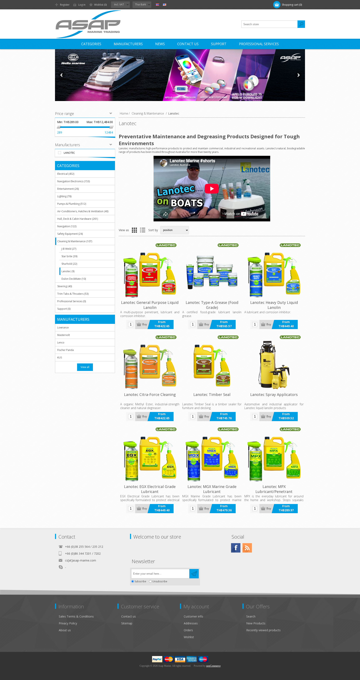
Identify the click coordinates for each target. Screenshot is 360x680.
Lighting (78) (64, 196)
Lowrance (63, 327)
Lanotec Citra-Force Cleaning (150, 394)
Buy (144, 324)
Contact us (128, 616)
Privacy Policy (68, 623)
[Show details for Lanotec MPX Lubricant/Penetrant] (274, 454)
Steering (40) (64, 286)
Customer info (193, 616)
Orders (188, 630)
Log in (81, 4)
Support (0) (63, 309)
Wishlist (189, 637)
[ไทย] (157, 4)
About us (65, 630)
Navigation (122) (66, 226)
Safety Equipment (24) (70, 234)
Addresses (191, 623)
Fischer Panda (65, 350)
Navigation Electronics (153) (73, 181)
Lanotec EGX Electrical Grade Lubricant (150, 489)
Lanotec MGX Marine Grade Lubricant (212, 489)
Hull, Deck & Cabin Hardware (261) (77, 219)
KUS (59, 357)
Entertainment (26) (68, 189)
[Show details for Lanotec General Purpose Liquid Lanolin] (149, 270)
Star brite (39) (69, 256)
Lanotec (69, 153)
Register (65, 4)
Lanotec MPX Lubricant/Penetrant (273, 489)
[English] (164, 4)
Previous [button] (61, 75)
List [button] (142, 230)
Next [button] (298, 75)
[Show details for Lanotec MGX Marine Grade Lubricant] (211, 454)
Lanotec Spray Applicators (274, 394)
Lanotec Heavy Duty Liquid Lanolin (274, 305)
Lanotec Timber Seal (211, 394)
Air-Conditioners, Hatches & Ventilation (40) (82, 211)
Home (124, 113)
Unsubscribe (159, 581)
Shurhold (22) (69, 264)
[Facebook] (235, 548)
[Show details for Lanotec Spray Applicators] (274, 362)
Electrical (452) (65, 174)
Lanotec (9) (67, 271)
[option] (180, 75)
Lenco (60, 342)
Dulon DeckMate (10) (73, 279)
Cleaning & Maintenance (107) (74, 241)
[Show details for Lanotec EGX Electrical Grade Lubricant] (149, 454)
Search (301, 24)
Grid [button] (134, 230)
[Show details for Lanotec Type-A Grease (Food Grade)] (211, 270)
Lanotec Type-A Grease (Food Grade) (212, 305)
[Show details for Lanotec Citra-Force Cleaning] (149, 362)
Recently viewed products (263, 630)
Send (194, 573)
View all (85, 367)
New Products (255, 623)
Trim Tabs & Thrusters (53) (73, 294)
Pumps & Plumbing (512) (71, 204)
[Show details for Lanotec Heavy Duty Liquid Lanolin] (274, 270)
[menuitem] (88, 616)
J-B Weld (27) (68, 249)
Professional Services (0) (71, 301)
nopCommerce (213, 665)
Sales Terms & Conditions (76, 616)
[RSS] (247, 548)
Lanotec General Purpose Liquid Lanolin (150, 305)
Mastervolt (63, 335)
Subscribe (140, 581)
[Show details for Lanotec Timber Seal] (211, 362)
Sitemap (126, 623)
